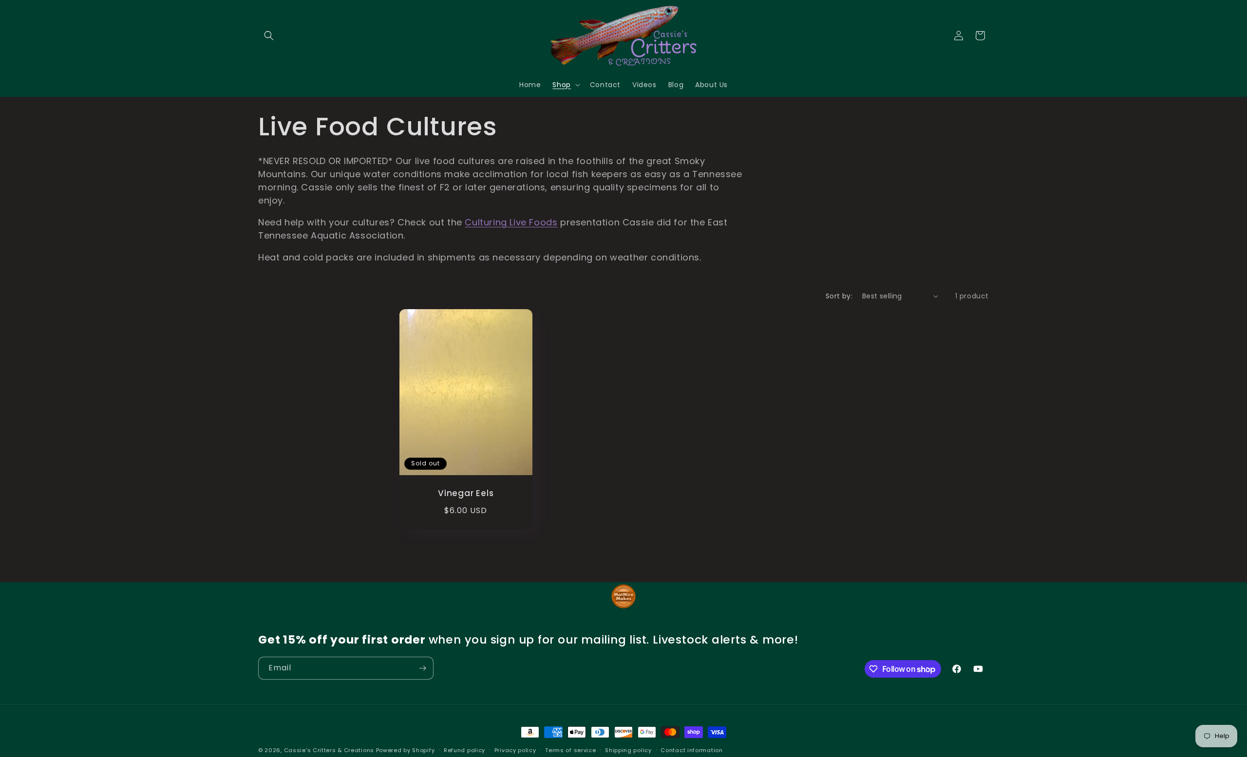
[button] (269, 35)
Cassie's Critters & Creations (329, 750)
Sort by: (839, 296)
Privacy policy (515, 750)
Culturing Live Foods (511, 222)
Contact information (691, 750)
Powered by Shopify (405, 750)
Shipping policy (628, 750)
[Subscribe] (422, 668)
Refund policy (464, 750)
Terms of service (570, 750)
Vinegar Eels (465, 493)
